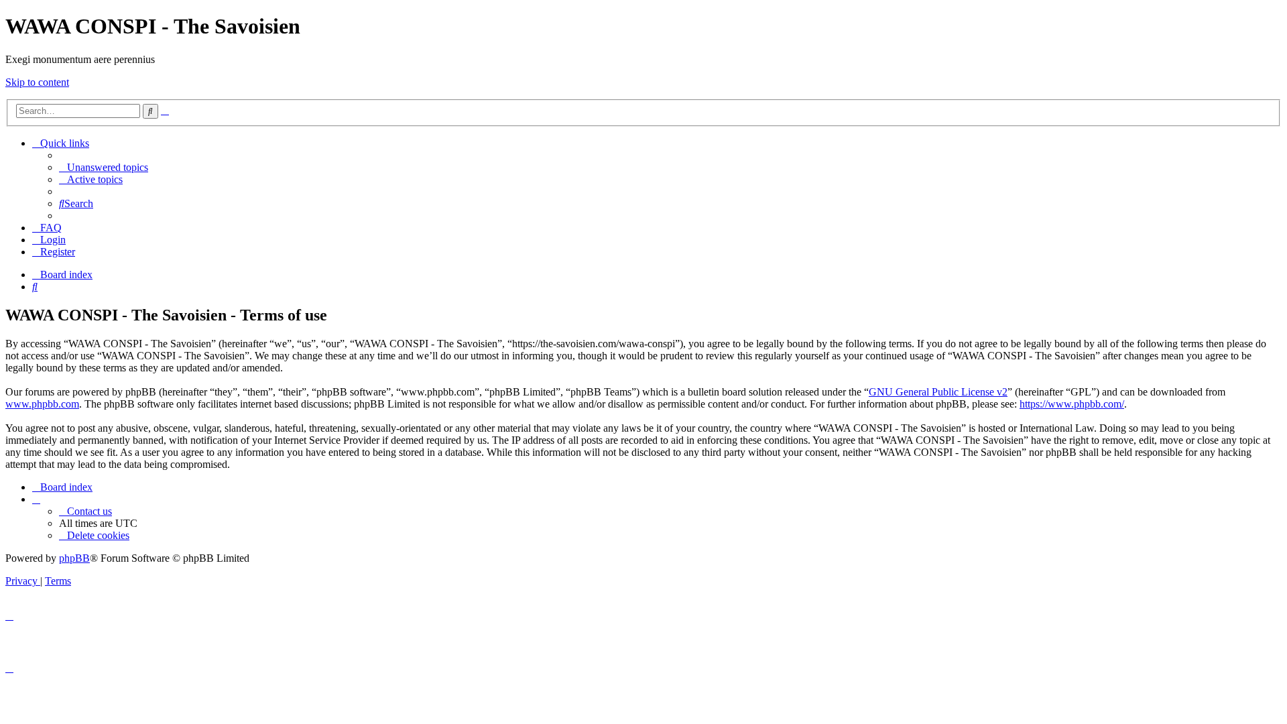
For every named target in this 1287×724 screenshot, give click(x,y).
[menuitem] (103, 167)
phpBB (74, 558)
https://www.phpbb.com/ (1072, 404)
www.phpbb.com (42, 404)
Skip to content (37, 82)
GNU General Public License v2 (938, 392)
